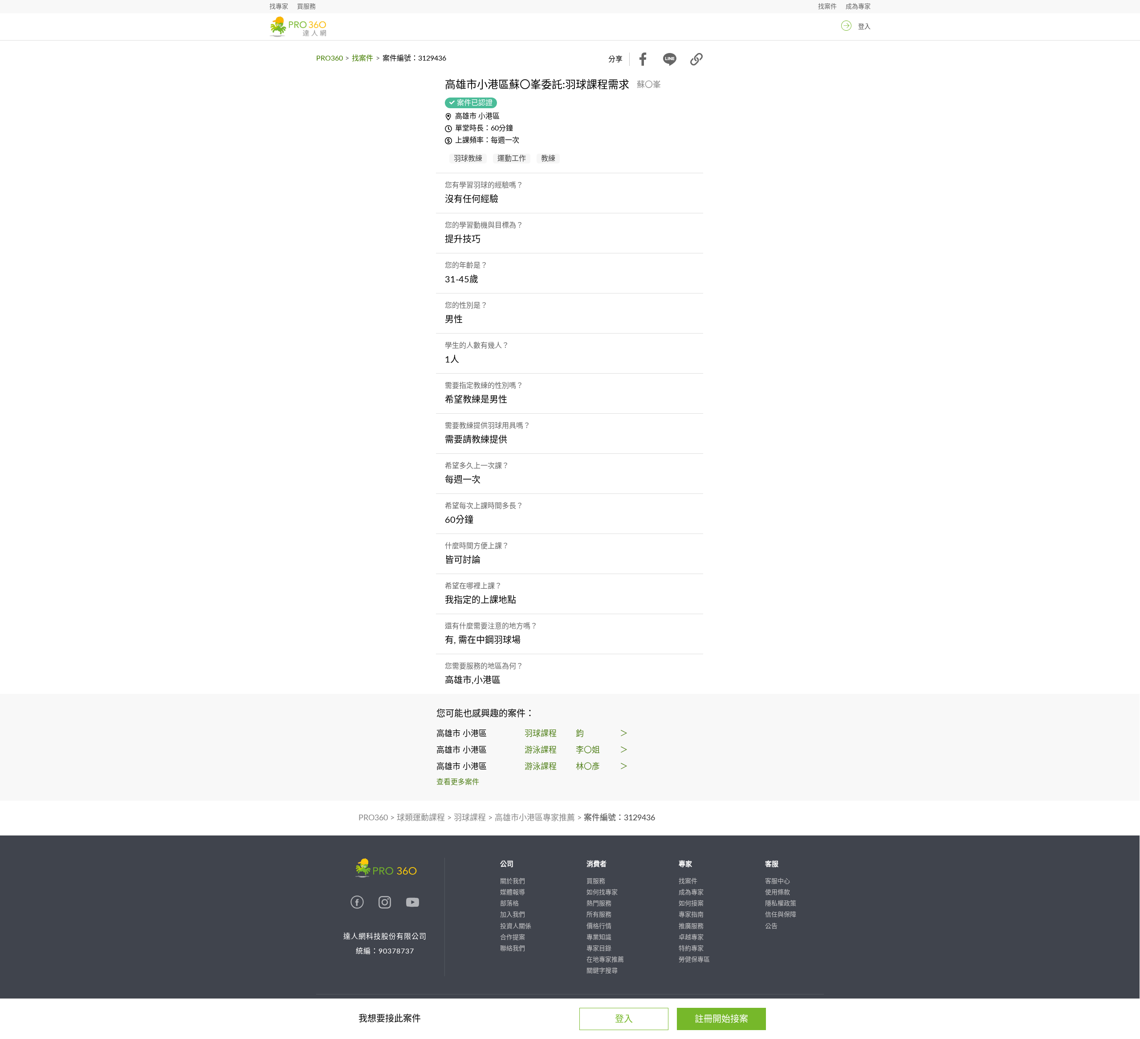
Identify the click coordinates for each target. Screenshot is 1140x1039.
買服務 (306, 7)
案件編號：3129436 (619, 818)
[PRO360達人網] (358, 907)
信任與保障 (780, 915)
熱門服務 (598, 903)
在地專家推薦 (605, 960)
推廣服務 (691, 926)
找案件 (827, 7)
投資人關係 (515, 926)
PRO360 (329, 58)
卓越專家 (691, 937)
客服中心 (777, 881)
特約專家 (691, 948)
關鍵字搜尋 (602, 971)
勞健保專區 (694, 960)
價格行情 (598, 926)
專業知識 (598, 937)
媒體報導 (512, 892)
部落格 (509, 903)
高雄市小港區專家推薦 (535, 818)
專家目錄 (598, 948)
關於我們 (512, 881)
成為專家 (858, 7)
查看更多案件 (457, 782)
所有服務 (598, 915)
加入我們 (512, 915)
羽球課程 (470, 818)
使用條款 (777, 892)
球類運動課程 (421, 818)
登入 (864, 27)
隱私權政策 (780, 903)
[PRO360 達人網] (297, 26)
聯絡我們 (512, 948)
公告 (771, 926)
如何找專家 (602, 892)
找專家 (278, 7)
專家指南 (691, 915)
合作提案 (512, 937)
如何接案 (691, 903)
